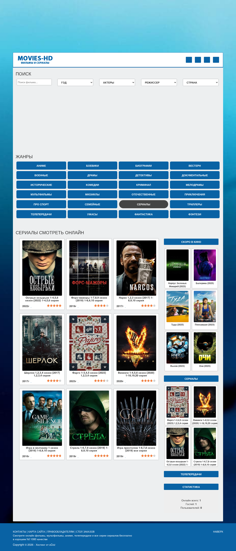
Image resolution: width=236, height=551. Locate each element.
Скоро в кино (191, 242)
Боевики (92, 165)
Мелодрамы (195, 185)
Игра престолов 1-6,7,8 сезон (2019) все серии (136, 449)
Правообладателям (61, 531)
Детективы (143, 175)
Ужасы (92, 214)
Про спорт (41, 204)
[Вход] (189, 60)
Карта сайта (37, 531)
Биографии (143, 165)
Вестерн (195, 165)
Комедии (92, 185)
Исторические (41, 185)
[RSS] (216, 60)
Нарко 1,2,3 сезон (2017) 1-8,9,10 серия (136, 299)
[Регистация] (198, 60)
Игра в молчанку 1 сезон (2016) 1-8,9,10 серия (42, 449)
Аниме (41, 165)
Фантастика (144, 214)
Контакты (20, 531)
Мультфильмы (41, 194)
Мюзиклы (92, 194)
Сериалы (143, 204)
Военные (41, 175)
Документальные (195, 175)
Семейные (92, 204)
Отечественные (143, 194)
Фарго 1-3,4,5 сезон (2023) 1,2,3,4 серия (89, 374)
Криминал (143, 185)
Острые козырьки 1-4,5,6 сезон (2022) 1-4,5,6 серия (42, 299)
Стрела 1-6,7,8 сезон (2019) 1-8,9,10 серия (89, 449)
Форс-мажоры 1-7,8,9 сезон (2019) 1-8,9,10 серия (89, 299)
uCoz (52, 544)
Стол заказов (85, 531)
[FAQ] (207, 60)
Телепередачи (41, 214)
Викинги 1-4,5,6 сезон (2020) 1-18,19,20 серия (136, 374)
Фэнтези (194, 214)
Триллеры (194, 204)
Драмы (92, 175)
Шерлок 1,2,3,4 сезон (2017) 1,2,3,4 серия (42, 374)
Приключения (195, 194)
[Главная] (38, 59)
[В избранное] (31, 306)
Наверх (218, 531)
